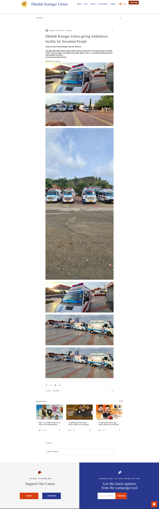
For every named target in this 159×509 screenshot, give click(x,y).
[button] (120, 18)
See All (121, 401)
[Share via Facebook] (46, 385)
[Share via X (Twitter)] (51, 385)
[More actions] (112, 30)
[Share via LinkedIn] (55, 385)
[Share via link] (60, 385)
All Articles (39, 18)
